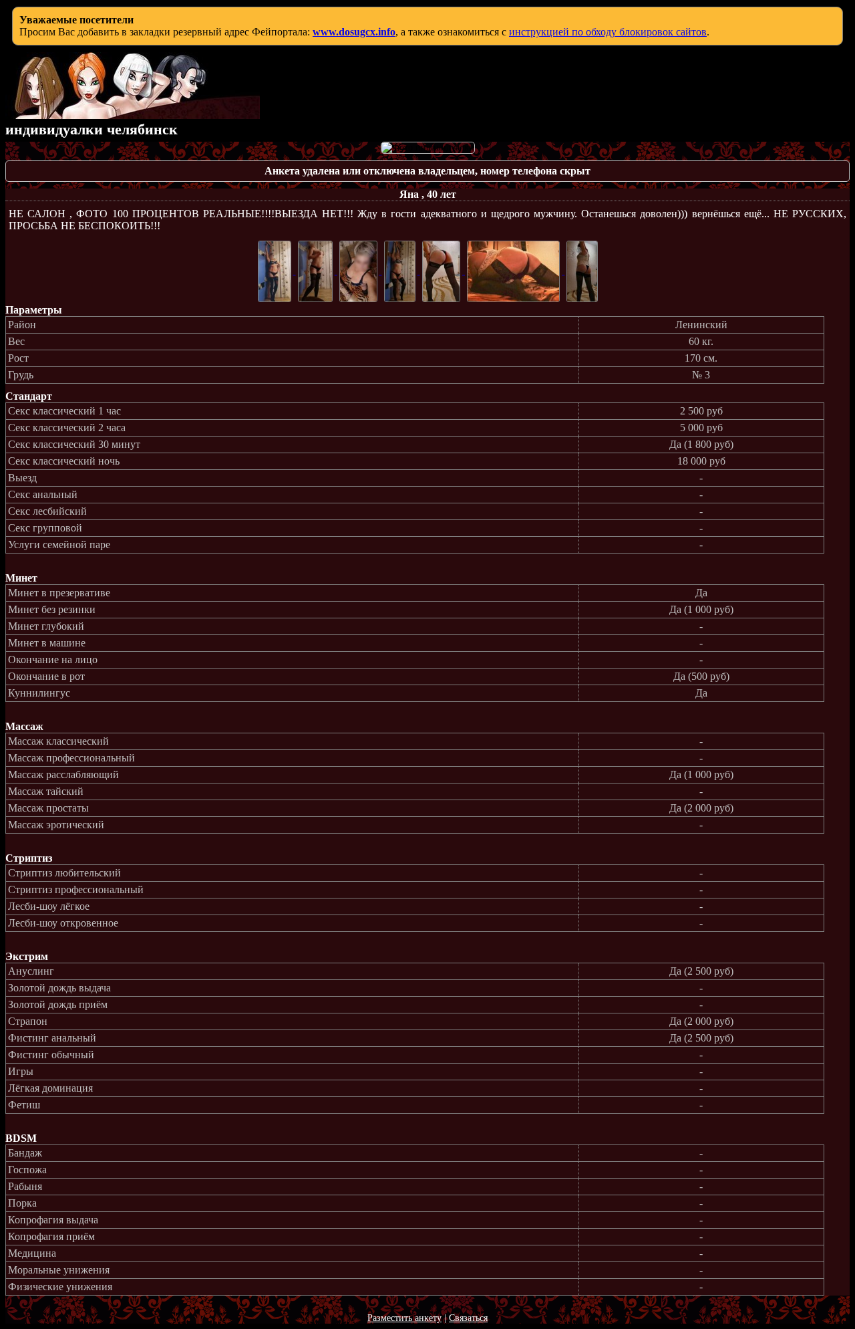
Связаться (468, 1318)
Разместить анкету (404, 1318)
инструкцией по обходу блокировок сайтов (608, 31)
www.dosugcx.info (354, 31)
